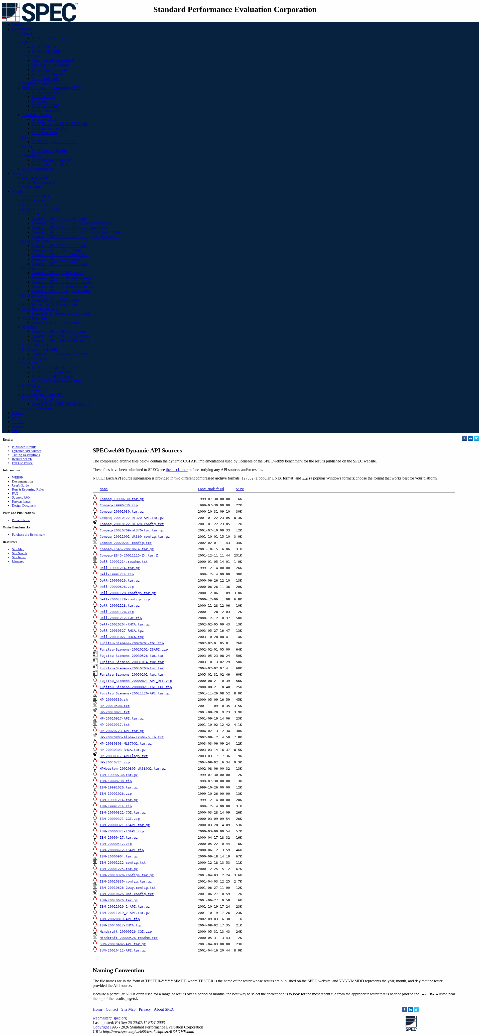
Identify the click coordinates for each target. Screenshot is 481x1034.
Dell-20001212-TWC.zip (121, 618)
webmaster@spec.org (110, 1018)
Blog (16, 417)
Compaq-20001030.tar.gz (122, 511)
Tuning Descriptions (26, 455)
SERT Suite (31, 187)
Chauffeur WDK (35, 178)
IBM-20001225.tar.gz (119, 869)
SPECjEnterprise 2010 (50, 128)
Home (17, 24)
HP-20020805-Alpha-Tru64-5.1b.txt (132, 737)
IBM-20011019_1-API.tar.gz (125, 906)
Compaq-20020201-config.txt (126, 543)
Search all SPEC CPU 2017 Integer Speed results (71, 223)
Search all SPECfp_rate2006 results (60, 264)
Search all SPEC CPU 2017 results (59, 218)
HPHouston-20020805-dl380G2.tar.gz (133, 768)
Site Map (18, 549)
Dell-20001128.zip (117, 612)
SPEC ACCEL (44, 97)
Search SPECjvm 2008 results (56, 322)
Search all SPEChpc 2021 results (58, 273)
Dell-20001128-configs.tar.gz (128, 593)
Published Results (24, 447)
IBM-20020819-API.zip (120, 919)
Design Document (24, 505)
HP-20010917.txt (115, 725)
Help (16, 431)
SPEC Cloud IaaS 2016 (41, 209)
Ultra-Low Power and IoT (53, 60)
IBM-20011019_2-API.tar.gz (125, 913)
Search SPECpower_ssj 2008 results (61, 354)
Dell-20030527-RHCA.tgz (122, 630)
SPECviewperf (34, 385)
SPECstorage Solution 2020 (54, 142)
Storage (28, 137)
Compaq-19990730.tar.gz (122, 499)
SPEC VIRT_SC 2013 (50, 164)
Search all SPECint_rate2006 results (60, 255)
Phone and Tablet (46, 78)
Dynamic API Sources (26, 451)
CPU (26, 42)
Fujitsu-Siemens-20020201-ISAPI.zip (134, 649)
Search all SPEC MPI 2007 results (59, 331)
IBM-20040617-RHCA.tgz (121, 925)
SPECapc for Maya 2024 (52, 372)
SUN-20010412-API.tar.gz (123, 950)
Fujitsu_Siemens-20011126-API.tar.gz (135, 693)
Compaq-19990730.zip (119, 505)
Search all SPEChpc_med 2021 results (62, 286)
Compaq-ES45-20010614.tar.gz (127, 549)
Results (18, 191)
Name (104, 489)
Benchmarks (22, 29)
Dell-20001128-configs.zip (125, 599)
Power (27, 146)
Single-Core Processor (49, 69)
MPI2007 (29, 327)
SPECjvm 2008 (44, 133)
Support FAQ (21, 497)
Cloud (27, 33)
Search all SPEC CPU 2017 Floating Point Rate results (75, 236)
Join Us (18, 422)
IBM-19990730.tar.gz (119, 775)
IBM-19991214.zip (116, 806)
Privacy (145, 1009)
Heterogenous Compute (51, 65)
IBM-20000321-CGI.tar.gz (123, 812)
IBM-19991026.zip (116, 794)
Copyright (101, 1027)
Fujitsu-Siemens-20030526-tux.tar (132, 656)
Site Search (19, 553)
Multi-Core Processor (49, 74)
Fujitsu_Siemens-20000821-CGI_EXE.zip (136, 687)
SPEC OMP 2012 (46, 110)
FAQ (15, 493)
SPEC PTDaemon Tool (40, 182)
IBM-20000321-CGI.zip (120, 819)
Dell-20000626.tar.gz (120, 580)
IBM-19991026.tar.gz (119, 787)
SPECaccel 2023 (45, 92)
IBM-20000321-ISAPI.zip (122, 831)
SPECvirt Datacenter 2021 (53, 160)
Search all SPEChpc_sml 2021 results (62, 282)
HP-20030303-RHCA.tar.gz (123, 750)
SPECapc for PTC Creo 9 (52, 376)
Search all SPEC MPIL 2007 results (60, 336)
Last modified (211, 489)
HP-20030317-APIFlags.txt (124, 756)
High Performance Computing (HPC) (51, 88)
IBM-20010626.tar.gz (119, 900)
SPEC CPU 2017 (46, 47)
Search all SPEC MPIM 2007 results (61, 340)
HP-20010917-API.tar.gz (122, 718)
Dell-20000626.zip (117, 587)
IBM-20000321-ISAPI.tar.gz (125, 825)
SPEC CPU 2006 (46, 51)
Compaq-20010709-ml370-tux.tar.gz (132, 530)
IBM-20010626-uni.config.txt (127, 894)
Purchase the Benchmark (28, 534)
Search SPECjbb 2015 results (55, 300)
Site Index (19, 557)
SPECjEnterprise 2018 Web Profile (60, 124)
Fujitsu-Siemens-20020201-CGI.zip (132, 643)
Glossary (18, 561)
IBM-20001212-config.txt (123, 862)
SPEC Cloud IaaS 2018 (51, 38)
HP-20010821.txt (115, 712)
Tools (16, 173)
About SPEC (164, 1009)
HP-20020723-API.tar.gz (122, 731)
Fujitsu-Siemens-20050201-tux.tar (132, 674)
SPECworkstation (36, 390)
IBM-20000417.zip (116, 844)
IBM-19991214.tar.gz (119, 800)
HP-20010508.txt (115, 706)
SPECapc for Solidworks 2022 (56, 381)
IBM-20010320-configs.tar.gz (127, 875)
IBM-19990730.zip (116, 781)
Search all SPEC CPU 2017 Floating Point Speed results (77, 232)
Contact (18, 413)
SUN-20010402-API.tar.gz (123, 944)
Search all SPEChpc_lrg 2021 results (61, 291)
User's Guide (20, 485)
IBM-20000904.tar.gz (119, 856)
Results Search (22, 459)
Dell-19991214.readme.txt (124, 562)
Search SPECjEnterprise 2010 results (61, 313)
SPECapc (29, 363)
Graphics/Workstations (40, 83)
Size (240, 489)
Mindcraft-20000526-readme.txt (129, 938)
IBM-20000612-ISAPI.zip (122, 850)
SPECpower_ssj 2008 (49, 151)
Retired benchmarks (38, 408)
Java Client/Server (36, 115)
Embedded (30, 56)
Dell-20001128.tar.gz (120, 605)
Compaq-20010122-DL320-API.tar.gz (132, 518)
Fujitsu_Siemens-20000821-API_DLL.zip (136, 681)
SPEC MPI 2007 (45, 106)
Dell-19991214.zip (117, 574)
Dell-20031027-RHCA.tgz (122, 637)
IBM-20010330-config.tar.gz (126, 881)
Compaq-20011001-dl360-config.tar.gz (135, 536)
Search (17, 426)
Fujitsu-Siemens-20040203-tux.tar (132, 668)
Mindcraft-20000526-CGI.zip (126, 931)
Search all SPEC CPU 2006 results (59, 246)
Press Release (21, 520)
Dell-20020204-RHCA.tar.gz (125, 624)
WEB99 (17, 477)
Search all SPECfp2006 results (56, 259)
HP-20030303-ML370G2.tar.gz (126, 743)
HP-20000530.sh (114, 699)
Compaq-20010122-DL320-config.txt (132, 524)
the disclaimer (177, 469)
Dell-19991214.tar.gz (120, 568)
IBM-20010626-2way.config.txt (128, 888)
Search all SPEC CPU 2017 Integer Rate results (70, 227)
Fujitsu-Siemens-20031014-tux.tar (132, 662)
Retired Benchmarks (38, 169)
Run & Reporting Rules (28, 489)
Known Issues (21, 501)
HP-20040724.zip (115, 762)
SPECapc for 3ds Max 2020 (54, 367)
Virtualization (32, 155)
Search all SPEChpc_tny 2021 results (61, 277)
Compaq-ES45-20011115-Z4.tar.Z (129, 555)
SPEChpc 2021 (44, 101)
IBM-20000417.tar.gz (119, 837)
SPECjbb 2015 (44, 119)
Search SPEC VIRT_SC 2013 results (61, 404)
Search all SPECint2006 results (56, 250)
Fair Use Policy (22, 463)
